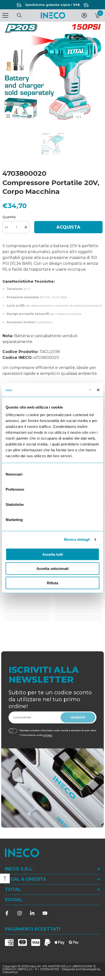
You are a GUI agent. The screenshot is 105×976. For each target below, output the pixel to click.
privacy (47, 735)
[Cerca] (19, 15)
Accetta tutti (52, 554)
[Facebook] (7, 913)
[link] (27, 604)
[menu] (5, 15)
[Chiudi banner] (98, 390)
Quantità (9, 217)
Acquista (68, 227)
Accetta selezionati (52, 568)
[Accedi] (84, 15)
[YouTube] (45, 913)
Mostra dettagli (77, 539)
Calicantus (9, 972)
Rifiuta (52, 583)
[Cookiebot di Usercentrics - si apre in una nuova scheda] (70, 390)
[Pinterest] (32, 913)
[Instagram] (19, 913)
